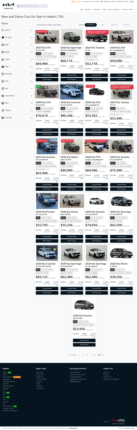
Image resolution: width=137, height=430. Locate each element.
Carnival (6, 388)
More (130, 9)
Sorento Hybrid (8, 386)
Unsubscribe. (73, 428)
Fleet (38, 384)
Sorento (5, 384)
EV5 (4, 395)
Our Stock (96, 9)
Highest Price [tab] (114, 25)
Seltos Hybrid (7, 377)
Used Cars (40, 377)
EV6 (4, 397)
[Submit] (18, 6)
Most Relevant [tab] (91, 25)
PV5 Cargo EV (8, 406)
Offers (105, 9)
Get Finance (47, 79)
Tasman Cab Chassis (10, 411)
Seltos (5, 375)
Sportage (6, 379)
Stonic (5, 372)
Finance (125, 9)
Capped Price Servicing (78, 379)
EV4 (4, 393)
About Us (106, 372)
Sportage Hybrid (9, 381)
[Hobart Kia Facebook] (131, 1)
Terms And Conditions (111, 379)
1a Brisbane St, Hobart (109, 1)
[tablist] (109, 25)
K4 (4, 404)
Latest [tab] (102, 25)
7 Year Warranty (75, 377)
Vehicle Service (75, 372)
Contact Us (107, 377)
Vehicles (87, 9)
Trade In (39, 386)
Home (81, 9)
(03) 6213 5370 (123, 1)
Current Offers (41, 379)
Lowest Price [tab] (126, 25)
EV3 (4, 390)
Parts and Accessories (77, 375)
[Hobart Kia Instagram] (133, 1)
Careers (106, 375)
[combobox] (32, 6)
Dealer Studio (129, 428)
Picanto (5, 402)
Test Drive (39, 388)
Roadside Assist (75, 381)
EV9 (4, 399)
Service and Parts (113, 9)
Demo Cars (40, 375)
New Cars (39, 372)
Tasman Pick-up (8, 408)
